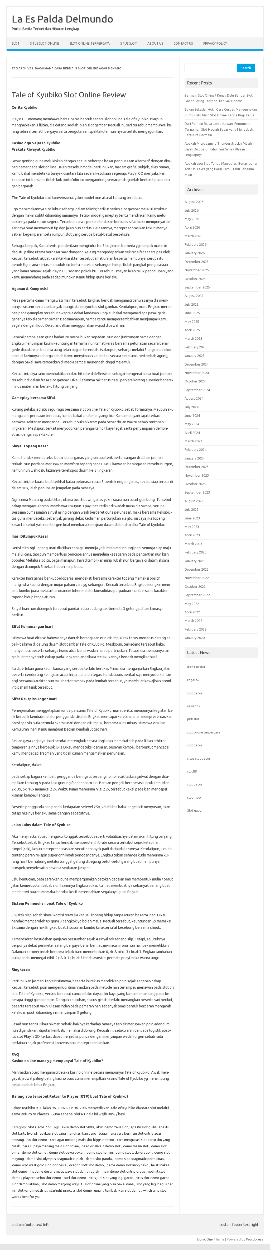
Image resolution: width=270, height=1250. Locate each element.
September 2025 (197, 287)
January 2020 (195, 638)
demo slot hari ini (99, 1152)
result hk (193, 706)
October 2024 (195, 381)
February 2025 (195, 347)
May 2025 (192, 321)
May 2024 (192, 424)
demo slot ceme (34, 1152)
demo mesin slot (135, 1146)
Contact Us (183, 43)
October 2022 (195, 586)
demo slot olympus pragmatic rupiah (55, 1159)
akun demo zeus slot (112, 1127)
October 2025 (195, 279)
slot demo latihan (25, 1184)
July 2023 (192, 509)
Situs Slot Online (44, 43)
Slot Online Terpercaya (90, 43)
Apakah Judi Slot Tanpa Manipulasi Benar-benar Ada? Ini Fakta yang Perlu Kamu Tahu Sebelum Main (221, 169)
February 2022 (195, 629)
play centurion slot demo (42, 1178)
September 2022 (197, 595)
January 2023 (195, 561)
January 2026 (195, 253)
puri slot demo (75, 1178)
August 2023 (194, 501)
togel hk (193, 680)
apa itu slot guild (143, 1127)
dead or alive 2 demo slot (100, 1146)
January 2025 (195, 355)
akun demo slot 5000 (78, 1127)
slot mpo (194, 797)
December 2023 (197, 466)
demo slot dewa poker (66, 1152)
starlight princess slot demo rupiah (76, 1190)
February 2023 (195, 552)
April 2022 (192, 612)
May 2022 (192, 603)
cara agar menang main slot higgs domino (82, 1140)
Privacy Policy (215, 43)
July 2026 (192, 210)
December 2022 (197, 569)
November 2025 (197, 270)
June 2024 (192, 415)
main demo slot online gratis (123, 1171)
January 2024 (195, 458)
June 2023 (192, 518)
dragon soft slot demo (86, 1165)
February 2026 (195, 244)
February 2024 (195, 449)
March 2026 (193, 236)
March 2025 (193, 338)
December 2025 (197, 261)
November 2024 (197, 373)
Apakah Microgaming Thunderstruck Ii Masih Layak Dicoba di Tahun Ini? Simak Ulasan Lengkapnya (218, 149)
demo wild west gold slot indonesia (39, 1165)
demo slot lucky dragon (133, 1152)
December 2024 (197, 364)
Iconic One (205, 1239)
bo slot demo (37, 1140)
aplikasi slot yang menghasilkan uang (68, 1133)
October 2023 (195, 484)
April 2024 (192, 432)
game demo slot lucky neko (127, 1165)
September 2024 (197, 390)
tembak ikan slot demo (123, 1190)
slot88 (192, 771)
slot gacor (194, 693)
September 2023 (197, 492)
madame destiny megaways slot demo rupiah (64, 1171)
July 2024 (192, 407)
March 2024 (193, 441)
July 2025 (192, 304)
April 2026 (192, 227)
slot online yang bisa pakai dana (109, 1184)
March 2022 (193, 620)
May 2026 (192, 219)
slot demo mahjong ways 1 (61, 1184)
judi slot (193, 719)
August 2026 (194, 201)
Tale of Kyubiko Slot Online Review (69, 95)
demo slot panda (99, 1159)
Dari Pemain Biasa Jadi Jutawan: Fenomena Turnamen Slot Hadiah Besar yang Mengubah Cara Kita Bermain (219, 129)
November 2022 (197, 578)
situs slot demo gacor (152, 1178)
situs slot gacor (198, 758)
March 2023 (193, 544)
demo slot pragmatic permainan (139, 1159)
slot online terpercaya (203, 732)
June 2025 (192, 313)
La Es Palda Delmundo (62, 18)
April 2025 (192, 330)
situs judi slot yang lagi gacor (111, 1178)
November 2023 (197, 475)
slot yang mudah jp (32, 1190)
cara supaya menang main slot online (51, 1146)
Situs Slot (128, 43)
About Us (155, 43)
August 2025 (194, 295)
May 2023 (192, 526)
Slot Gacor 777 (39, 1127)
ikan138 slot (196, 667)
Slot (16, 43)
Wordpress (254, 1239)
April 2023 (192, 535)
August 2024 (194, 398)
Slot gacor (195, 810)
